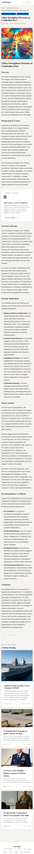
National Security (23, 13)
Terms (10, 852)
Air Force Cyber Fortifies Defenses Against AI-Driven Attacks (14, 773)
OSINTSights (6, 2)
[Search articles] (24, 2)
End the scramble (11, 217)
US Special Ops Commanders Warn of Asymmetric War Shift (16, 814)
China (3, 634)
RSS (28, 2)
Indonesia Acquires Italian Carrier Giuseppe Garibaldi (17, 686)
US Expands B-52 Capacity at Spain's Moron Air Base (15, 732)
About (5, 852)
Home (3, 8)
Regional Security (13, 634)
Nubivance (27, 852)
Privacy (16, 852)
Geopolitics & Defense (12, 8)
